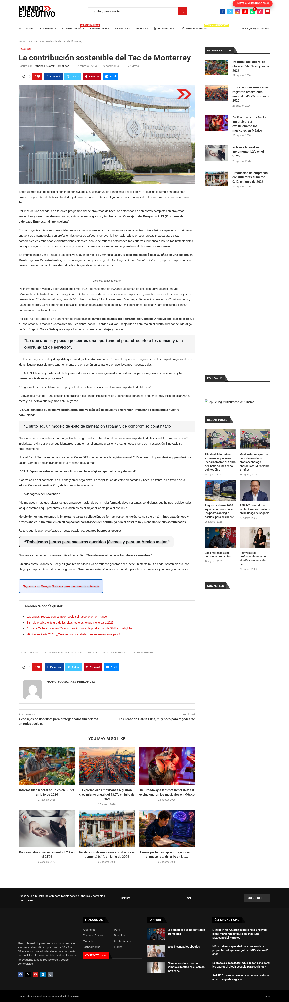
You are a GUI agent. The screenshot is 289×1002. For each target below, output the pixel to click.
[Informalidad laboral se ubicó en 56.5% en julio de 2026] (47, 766)
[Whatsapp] (252, 11)
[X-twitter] (28, 974)
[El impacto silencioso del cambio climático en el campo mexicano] (156, 967)
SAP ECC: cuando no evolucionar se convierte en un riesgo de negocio (255, 509)
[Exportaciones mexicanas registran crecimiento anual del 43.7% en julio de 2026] (107, 766)
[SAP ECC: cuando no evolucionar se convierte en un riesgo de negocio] (255, 490)
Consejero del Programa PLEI (63, 652)
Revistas (142, 28)
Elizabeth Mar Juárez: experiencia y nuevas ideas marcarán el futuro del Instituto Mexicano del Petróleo (220, 462)
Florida (118, 946)
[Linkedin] (43, 974)
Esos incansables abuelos (184, 946)
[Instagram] (237, 11)
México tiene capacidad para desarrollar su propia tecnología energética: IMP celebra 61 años (255, 462)
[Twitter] (230, 11)
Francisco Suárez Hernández (51, 65)
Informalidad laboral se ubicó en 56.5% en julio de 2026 (250, 66)
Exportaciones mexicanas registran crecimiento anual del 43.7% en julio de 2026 (106, 794)
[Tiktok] (260, 11)
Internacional (73, 27)
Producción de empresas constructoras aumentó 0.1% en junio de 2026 (250, 177)
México (92, 652)
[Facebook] (222, 11)
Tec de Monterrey (143, 652)
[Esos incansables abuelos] (156, 951)
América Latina (30, 652)
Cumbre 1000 (98, 28)
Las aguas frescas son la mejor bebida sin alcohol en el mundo (66, 616)
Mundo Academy (197, 27)
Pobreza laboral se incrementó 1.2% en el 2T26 (248, 151)
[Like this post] (38, 76)
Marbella (88, 941)
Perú (117, 929)
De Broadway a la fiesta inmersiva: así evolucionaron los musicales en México (249, 124)
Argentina (89, 929)
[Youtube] (245, 11)
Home (267, 996)
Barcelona (120, 935)
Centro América (123, 941)
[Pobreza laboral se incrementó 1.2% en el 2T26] (47, 828)
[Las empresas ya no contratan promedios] (220, 537)
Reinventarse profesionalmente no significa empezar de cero (253, 558)
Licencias (121, 28)
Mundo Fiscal (166, 28)
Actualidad (26, 28)
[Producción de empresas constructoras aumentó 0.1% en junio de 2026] (107, 828)
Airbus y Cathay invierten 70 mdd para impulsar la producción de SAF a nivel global (79, 628)
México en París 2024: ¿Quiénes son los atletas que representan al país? (73, 634)
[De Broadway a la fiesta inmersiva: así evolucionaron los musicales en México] (167, 766)
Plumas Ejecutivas (114, 652)
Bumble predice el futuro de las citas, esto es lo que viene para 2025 (69, 622)
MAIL (104, 955)
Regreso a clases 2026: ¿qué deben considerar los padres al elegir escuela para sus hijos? (219, 511)
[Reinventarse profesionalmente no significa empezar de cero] (255, 537)
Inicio (22, 41)
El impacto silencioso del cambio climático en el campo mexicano (186, 967)
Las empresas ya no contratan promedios (218, 554)
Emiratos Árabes (93, 935)
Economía (46, 28)
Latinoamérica (91, 946)
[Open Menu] (267, 11)
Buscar (182, 11)
